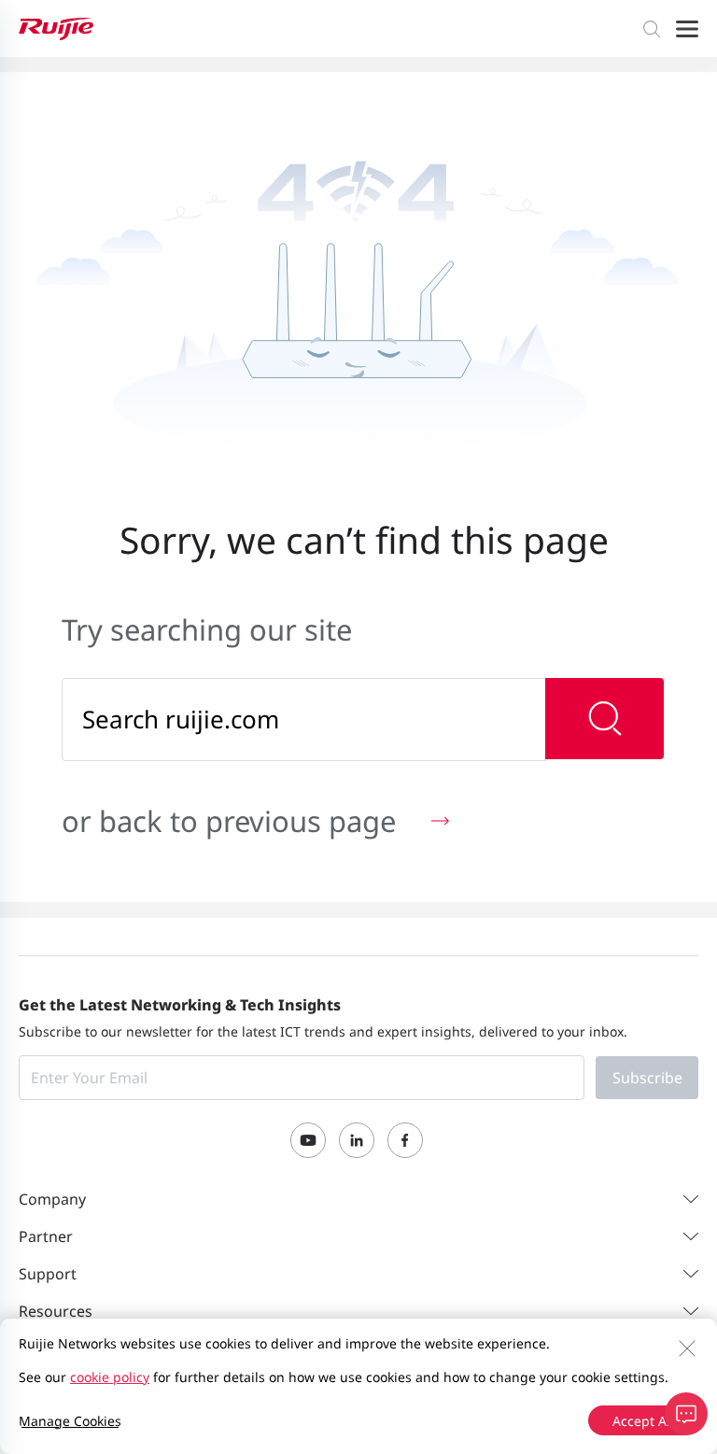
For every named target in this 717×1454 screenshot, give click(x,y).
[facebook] (405, 1140)
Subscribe (647, 1077)
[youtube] (308, 1140)
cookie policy (109, 1377)
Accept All (643, 1421)
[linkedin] (356, 1140)
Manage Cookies (70, 1421)
